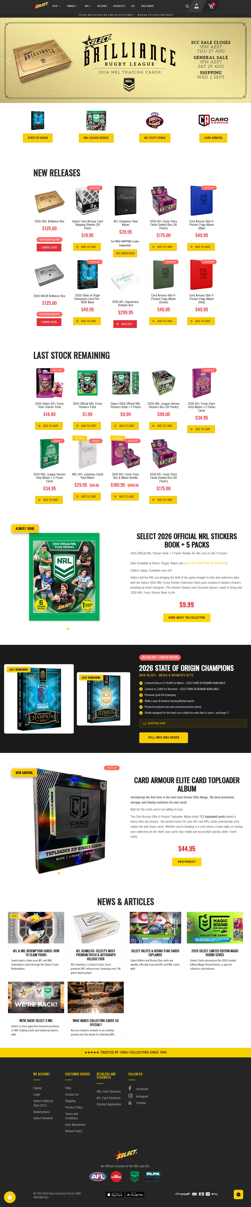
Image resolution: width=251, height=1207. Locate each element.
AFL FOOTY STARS (155, 137)
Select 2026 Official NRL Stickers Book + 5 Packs (125, 405)
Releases (102, 6)
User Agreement (75, 1125)
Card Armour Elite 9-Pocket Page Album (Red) (201, 299)
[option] (125, 60)
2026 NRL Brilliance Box (49, 221)
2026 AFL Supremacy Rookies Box (125, 303)
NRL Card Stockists (109, 1091)
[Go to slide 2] (61, 629)
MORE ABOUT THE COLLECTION (187, 617)
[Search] (187, 6)
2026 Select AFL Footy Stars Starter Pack (49, 405)
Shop (55, 6)
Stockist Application (109, 1104)
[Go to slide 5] (71, 629)
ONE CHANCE (147, 6)
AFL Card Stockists (108, 1098)
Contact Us (72, 1094)
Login (36, 1094)
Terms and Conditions (71, 1116)
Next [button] (242, 61)
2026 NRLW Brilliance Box (49, 296)
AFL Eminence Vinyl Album (126, 223)
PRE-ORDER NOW (125, 253)
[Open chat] (238, 1194)
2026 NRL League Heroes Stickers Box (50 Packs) (164, 405)
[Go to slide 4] (68, 629)
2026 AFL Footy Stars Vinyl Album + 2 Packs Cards (201, 407)
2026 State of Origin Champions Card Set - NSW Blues (87, 299)
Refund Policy (73, 1131)
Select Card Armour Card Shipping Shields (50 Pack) (87, 225)
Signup (37, 1088)
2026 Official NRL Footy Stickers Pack (87, 405)
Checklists (119, 6)
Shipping (70, 1101)
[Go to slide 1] (57, 629)
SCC (133, 6)
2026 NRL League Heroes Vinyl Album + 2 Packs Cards (49, 478)
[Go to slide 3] (64, 629)
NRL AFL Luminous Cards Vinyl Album (87, 476)
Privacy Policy (74, 1107)
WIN (87, 6)
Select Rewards (43, 1118)
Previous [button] (9, 61)
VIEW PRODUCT (187, 861)
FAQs (68, 1088)
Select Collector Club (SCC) (43, 1103)
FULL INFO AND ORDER (163, 737)
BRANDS (71, 6)
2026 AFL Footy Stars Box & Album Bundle (125, 476)
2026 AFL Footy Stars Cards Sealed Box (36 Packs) (163, 225)
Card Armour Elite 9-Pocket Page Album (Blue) (201, 225)
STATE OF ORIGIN (38, 137)
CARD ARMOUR (213, 137)
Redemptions (41, 1112)
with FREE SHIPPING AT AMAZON (205, 563)
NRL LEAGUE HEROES (96, 137)
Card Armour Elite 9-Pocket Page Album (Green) (163, 299)
